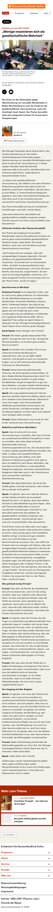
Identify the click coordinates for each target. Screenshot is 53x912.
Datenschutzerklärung (13, 883)
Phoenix (28, 898)
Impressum (7, 891)
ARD (14, 898)
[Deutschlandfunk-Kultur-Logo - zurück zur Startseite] (26, 6)
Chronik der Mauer (11, 902)
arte (37, 898)
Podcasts (34, 13)
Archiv (7, 22)
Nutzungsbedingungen (13, 887)
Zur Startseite (8, 835)
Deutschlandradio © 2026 (15, 906)
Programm (19, 13)
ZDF (20, 898)
